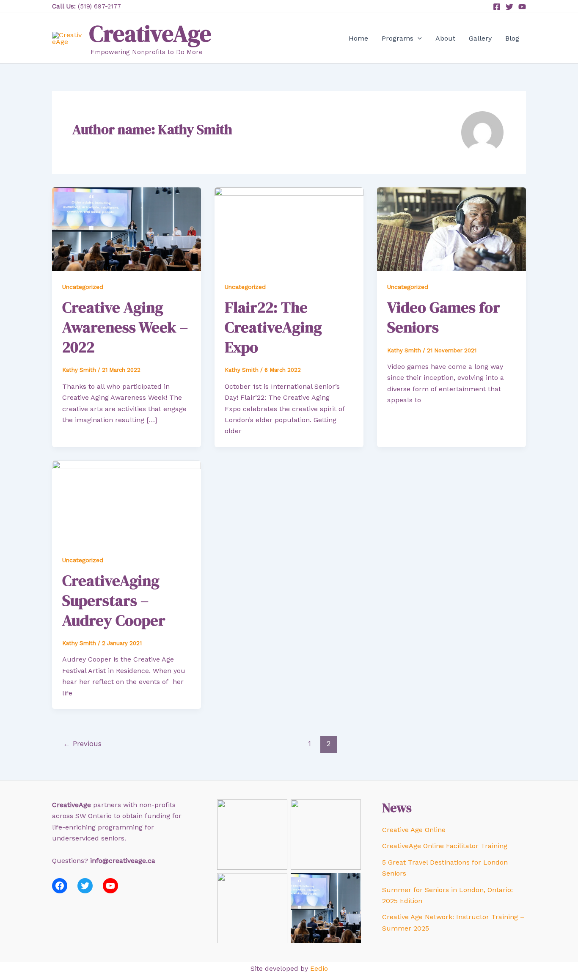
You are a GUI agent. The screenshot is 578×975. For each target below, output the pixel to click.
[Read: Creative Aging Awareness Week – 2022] (126, 229)
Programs (397, 38)
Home (358, 38)
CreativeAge (150, 33)
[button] (417, 38)
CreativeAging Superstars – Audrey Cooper (113, 600)
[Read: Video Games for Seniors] (451, 229)
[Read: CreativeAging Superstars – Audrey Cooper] (126, 502)
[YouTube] (522, 7)
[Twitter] (509, 7)
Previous (82, 743)
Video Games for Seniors (443, 317)
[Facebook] (497, 7)
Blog (512, 38)
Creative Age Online (414, 830)
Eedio (319, 968)
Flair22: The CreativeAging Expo (273, 327)
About (445, 38)
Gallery (480, 38)
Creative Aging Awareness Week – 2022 (125, 327)
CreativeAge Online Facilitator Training (444, 846)
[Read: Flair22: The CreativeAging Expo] (289, 229)
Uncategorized (82, 286)
